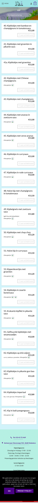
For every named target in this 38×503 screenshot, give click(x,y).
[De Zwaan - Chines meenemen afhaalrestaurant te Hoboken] (19, 3)
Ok (9, 491)
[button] (5, 3)
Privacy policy (25, 491)
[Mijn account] (31, 3)
